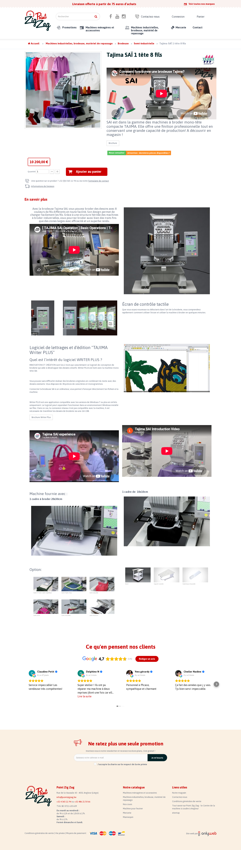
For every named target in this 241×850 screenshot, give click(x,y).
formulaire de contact (98, 181)
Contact (197, 27)
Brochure (113, 143)
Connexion (178, 16)
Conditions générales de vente (186, 801)
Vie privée (60, 833)
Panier (200, 16)
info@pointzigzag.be (66, 797)
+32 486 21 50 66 (82, 801)
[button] (24, 684)
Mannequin (128, 817)
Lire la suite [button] (84, 696)
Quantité (31, 171)
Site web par (192, 833)
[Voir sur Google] (32, 673)
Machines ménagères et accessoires (100, 29)
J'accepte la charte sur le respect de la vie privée (122, 764)
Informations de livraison (42, 186)
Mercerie (181, 27)
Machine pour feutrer (133, 808)
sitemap (176, 813)
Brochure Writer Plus (41, 417)
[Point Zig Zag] (38, 20)
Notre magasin (179, 793)
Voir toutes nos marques (202, 4)
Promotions (69, 27)
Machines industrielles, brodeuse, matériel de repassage (145, 30)
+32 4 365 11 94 (64, 801)
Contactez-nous (150, 16)
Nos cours (127, 804)
